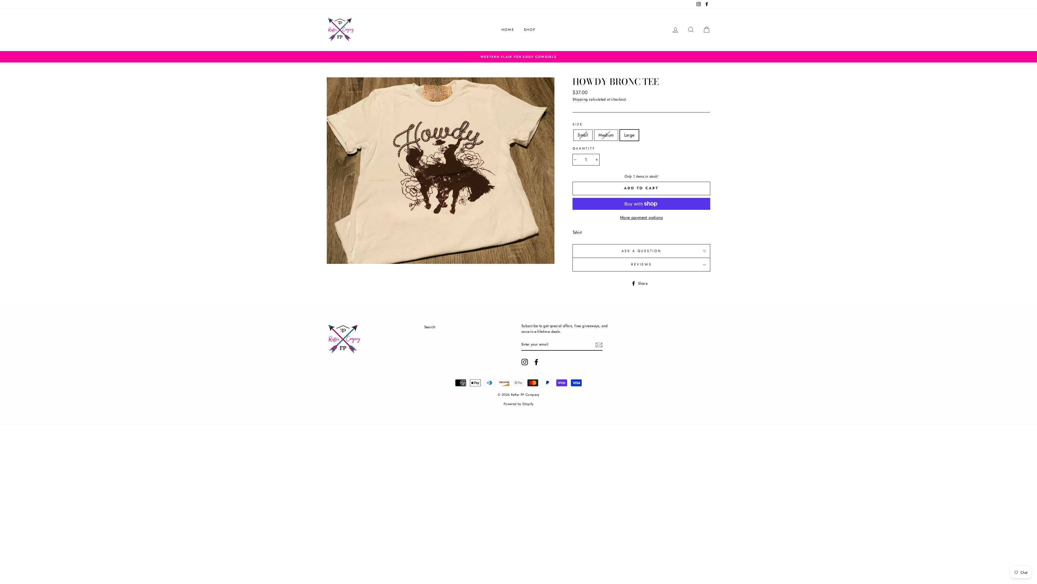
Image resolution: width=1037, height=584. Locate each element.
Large (629, 135)
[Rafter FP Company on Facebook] (536, 362)
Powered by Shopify (518, 404)
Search (430, 327)
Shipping (580, 99)
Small (583, 135)
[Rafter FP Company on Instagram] (524, 362)
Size (578, 124)
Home (507, 29)
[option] (518, 57)
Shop (530, 29)
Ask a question (641, 250)
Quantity (584, 148)
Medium (606, 135)
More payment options (641, 217)
